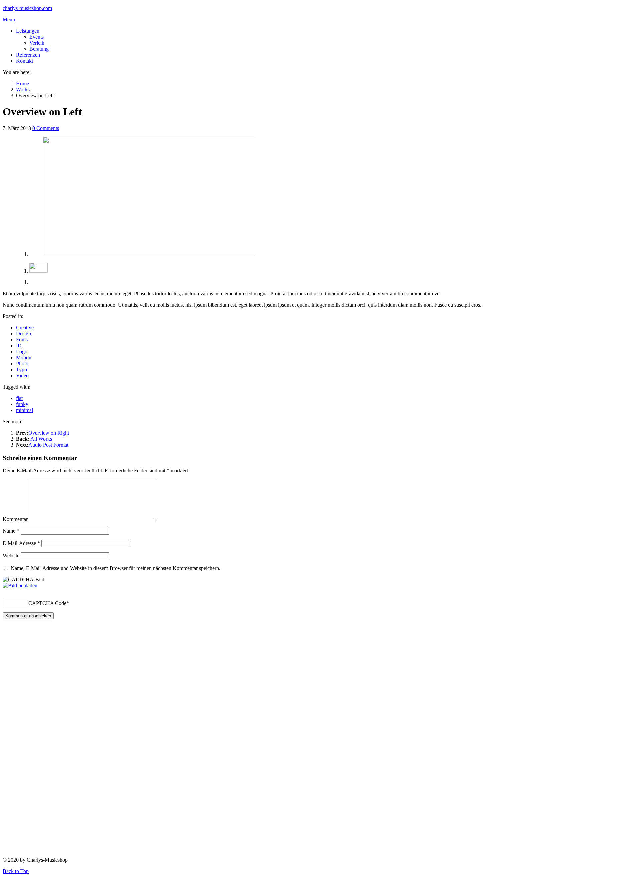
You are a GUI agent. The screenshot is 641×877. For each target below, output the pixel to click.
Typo (21, 369)
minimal (24, 410)
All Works (41, 439)
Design (23, 333)
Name (11, 531)
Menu (9, 19)
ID (19, 345)
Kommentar (15, 519)
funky (22, 404)
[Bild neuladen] (20, 585)
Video (22, 375)
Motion (23, 357)
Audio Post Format (48, 445)
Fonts (22, 339)
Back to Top (16, 871)
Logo (21, 351)
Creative (25, 327)
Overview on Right (48, 433)
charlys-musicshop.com (27, 8)
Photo (22, 363)
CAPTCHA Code (47, 603)
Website (11, 555)
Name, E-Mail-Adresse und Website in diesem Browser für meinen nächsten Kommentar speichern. (115, 568)
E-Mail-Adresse (21, 543)
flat (19, 398)
